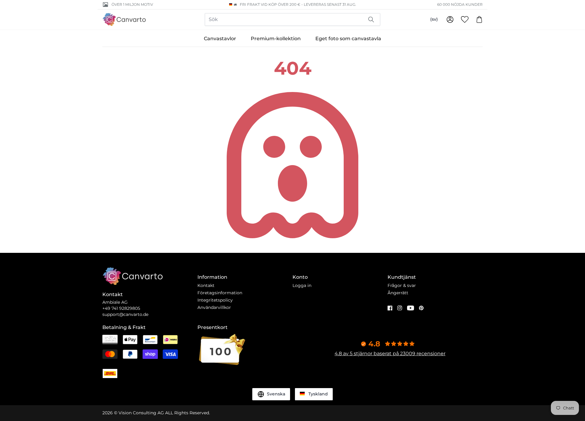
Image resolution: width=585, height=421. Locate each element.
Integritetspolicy (215, 300)
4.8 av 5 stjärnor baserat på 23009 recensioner (390, 353)
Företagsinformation (219, 292)
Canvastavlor (220, 38)
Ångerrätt (398, 292)
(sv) (434, 19)
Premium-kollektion (276, 38)
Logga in (301, 285)
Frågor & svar (402, 285)
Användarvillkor (214, 307)
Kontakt (205, 285)
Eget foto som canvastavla (348, 38)
